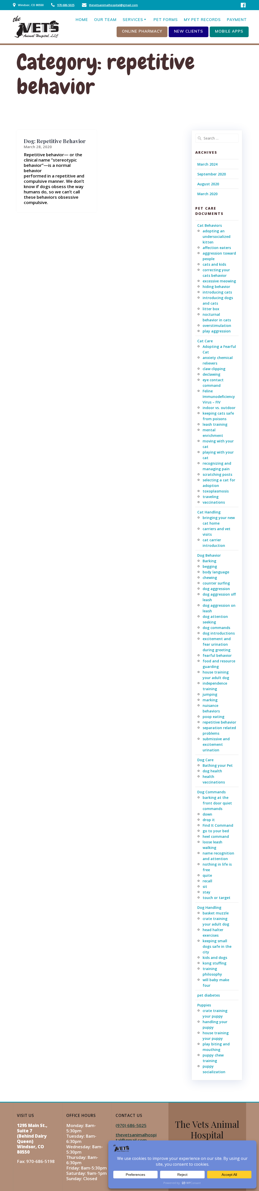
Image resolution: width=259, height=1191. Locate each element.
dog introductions (219, 633)
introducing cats (217, 292)
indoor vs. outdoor (219, 407)
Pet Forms (166, 19)
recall (207, 881)
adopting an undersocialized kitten (216, 236)
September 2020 (211, 174)
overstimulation (217, 325)
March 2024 (207, 164)
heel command (216, 836)
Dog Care (205, 759)
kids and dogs (215, 957)
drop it (209, 819)
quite (207, 875)
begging (210, 566)
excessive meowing (219, 281)
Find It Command (218, 825)
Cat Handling (209, 512)
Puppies (204, 1005)
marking (210, 700)
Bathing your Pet (218, 765)
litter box (211, 308)
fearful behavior (217, 655)
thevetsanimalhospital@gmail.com (113, 5)
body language (216, 572)
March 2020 (207, 193)
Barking (209, 560)
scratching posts (217, 474)
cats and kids (214, 264)
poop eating (213, 716)
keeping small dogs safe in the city (217, 946)
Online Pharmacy (142, 31)
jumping (210, 694)
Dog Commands (211, 792)
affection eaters (217, 247)
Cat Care (205, 341)
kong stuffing (214, 963)
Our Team (105, 19)
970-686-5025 (65, 5)
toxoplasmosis (216, 491)
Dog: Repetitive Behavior (55, 140)
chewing (210, 577)
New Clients (188, 31)
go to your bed (216, 830)
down (207, 814)
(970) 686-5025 (131, 1125)
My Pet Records (202, 19)
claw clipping (214, 368)
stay (206, 892)
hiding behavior (216, 286)
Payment (237, 19)
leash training (215, 424)
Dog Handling (209, 907)
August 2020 (208, 184)
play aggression (217, 331)
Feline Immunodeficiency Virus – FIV (219, 397)
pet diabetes (208, 995)
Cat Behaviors (209, 225)
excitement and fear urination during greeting (217, 644)
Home (82, 19)
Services (133, 19)
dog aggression (216, 588)
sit (205, 886)
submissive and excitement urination (216, 744)
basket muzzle (216, 913)
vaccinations (214, 502)
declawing (211, 374)
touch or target (216, 897)
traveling (211, 496)
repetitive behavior (219, 722)
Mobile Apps (229, 31)
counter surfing (216, 583)
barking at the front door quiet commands (217, 803)
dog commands (216, 627)
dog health (212, 771)
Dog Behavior (209, 555)
